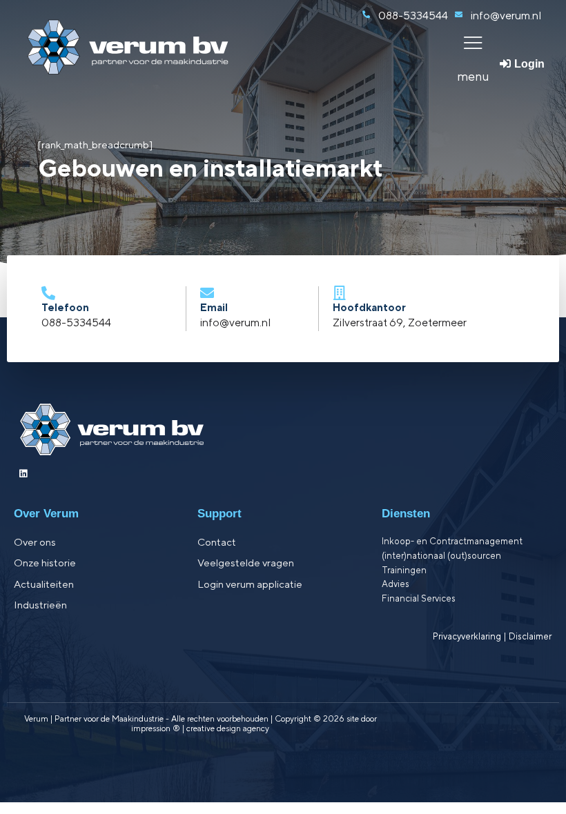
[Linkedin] (23, 474)
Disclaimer (530, 636)
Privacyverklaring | (471, 636)
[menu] (473, 42)
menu (473, 76)
